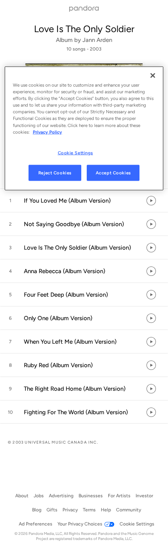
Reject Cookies (54, 172)
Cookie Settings (75, 152)
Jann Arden (97, 39)
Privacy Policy (47, 131)
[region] (84, 128)
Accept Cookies (113, 172)
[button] (84, 200)
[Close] (152, 75)
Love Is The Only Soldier (84, 28)
